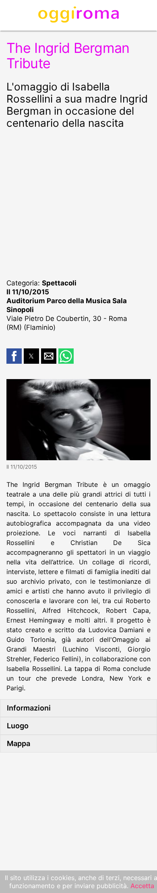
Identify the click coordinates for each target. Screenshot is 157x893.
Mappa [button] (18, 743)
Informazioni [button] (29, 708)
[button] (14, 356)
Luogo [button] (18, 725)
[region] (78, 202)
